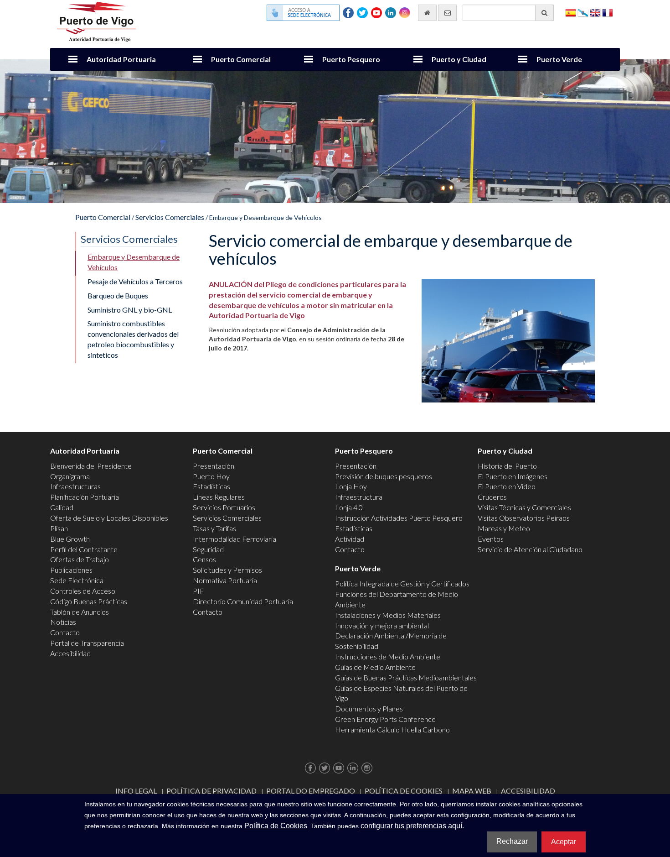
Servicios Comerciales (169, 217)
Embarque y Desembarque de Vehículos (134, 262)
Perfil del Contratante (84, 549)
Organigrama (70, 476)
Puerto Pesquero (351, 59)
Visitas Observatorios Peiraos (524, 517)
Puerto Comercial (241, 59)
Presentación (213, 465)
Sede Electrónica (76, 580)
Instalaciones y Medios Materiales (388, 615)
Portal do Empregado (310, 790)
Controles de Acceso (82, 590)
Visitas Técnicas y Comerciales (524, 507)
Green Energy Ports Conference (385, 719)
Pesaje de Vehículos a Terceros (135, 281)
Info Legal (136, 790)
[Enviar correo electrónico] (447, 13)
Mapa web (471, 790)
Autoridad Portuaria (121, 59)
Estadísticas (211, 486)
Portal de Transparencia (87, 642)
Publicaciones (71, 569)
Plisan (59, 528)
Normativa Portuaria (225, 580)
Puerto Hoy (211, 476)
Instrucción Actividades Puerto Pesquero (399, 517)
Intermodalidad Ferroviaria (234, 538)
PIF (198, 590)
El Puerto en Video (507, 486)
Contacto (65, 632)
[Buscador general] (544, 13)
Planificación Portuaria (84, 496)
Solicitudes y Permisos (227, 569)
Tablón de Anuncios (79, 611)
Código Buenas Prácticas (88, 601)
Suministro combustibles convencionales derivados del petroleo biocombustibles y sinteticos (133, 339)
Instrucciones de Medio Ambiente (387, 656)
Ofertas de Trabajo (79, 559)
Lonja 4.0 (349, 507)
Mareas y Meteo (504, 528)
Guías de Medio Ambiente (375, 667)
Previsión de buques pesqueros (383, 476)
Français (607, 12)
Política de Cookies (404, 790)
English (595, 12)
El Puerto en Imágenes (512, 476)
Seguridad (208, 549)
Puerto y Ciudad (459, 59)
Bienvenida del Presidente (91, 465)
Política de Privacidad (211, 790)
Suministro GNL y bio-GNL (130, 309)
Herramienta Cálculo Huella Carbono (392, 729)
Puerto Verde (559, 59)
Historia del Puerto (507, 465)
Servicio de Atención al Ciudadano (530, 549)
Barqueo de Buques (118, 295)
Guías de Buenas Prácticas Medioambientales (406, 677)
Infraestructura (358, 496)
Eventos (491, 538)
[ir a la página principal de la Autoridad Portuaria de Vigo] (96, 20)
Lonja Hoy (351, 486)
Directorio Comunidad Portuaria (243, 601)
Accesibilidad (70, 653)
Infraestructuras (75, 486)
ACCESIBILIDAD (528, 790)
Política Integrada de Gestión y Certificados (402, 583)
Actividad (349, 538)
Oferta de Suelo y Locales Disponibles (109, 517)
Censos (204, 559)
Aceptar (563, 842)
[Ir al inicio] (427, 13)
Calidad (61, 507)
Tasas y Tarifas (214, 528)
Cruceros (492, 496)
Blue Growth (70, 538)
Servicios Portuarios (224, 507)
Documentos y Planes (369, 708)
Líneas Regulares (219, 496)
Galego (582, 12)
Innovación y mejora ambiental (382, 625)
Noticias (63, 621)
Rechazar (512, 841)
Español (570, 12)
